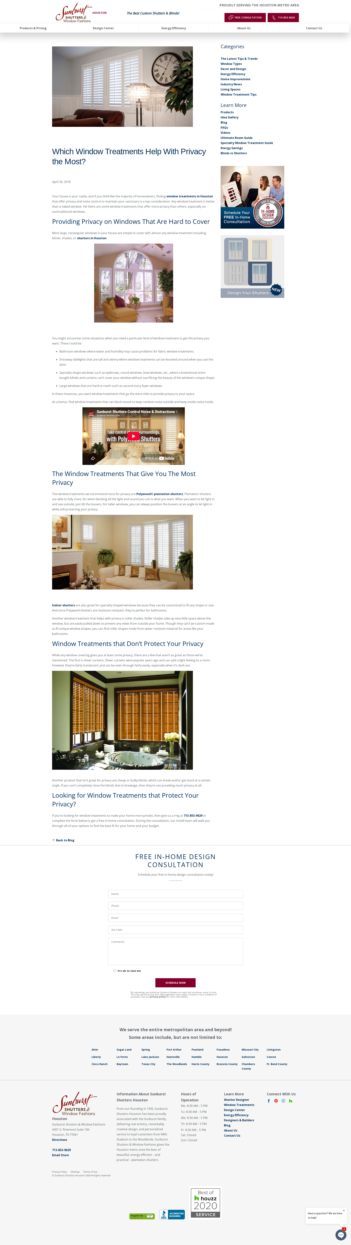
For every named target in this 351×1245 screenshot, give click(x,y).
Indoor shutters (63, 605)
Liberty (96, 1057)
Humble (197, 1057)
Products (227, 112)
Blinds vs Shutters (234, 153)
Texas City (148, 1064)
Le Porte (122, 1057)
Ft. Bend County (277, 1064)
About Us (230, 1130)
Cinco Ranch (99, 1064)
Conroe (271, 1057)
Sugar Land (124, 1049)
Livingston (274, 1049)
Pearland (197, 1049)
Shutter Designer (236, 1100)
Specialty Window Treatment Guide (247, 143)
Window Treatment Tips (238, 94)
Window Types (231, 64)
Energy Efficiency (233, 74)
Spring (145, 1049)
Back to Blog (65, 840)
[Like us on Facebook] (269, 1102)
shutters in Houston (91, 238)
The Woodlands (177, 1064)
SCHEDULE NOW (175, 982)
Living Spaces (230, 89)
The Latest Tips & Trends (239, 59)
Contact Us (232, 1136)
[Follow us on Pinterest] (276, 1102)
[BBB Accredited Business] (172, 1214)
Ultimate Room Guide (237, 138)
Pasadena (223, 1049)
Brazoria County (227, 1064)
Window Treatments (239, 1105)
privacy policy (158, 996)
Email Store (60, 1155)
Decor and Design (233, 69)
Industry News (231, 84)
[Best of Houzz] (205, 1202)
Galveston (248, 1057)
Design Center (234, 1110)
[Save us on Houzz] (290, 1102)
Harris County (201, 1064)
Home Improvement (235, 79)
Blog (224, 122)
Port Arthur (174, 1049)
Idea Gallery (229, 117)
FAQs (224, 128)
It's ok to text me (129, 970)
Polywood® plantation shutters (159, 494)
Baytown (122, 1064)
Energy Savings (232, 148)
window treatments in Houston (190, 196)
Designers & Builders (239, 1120)
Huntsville (173, 1057)
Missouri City (250, 1049)
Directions (59, 1140)
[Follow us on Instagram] (283, 1102)
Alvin (95, 1049)
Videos (225, 133)
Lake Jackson (150, 1057)
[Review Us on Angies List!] (142, 1216)
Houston (222, 1057)
